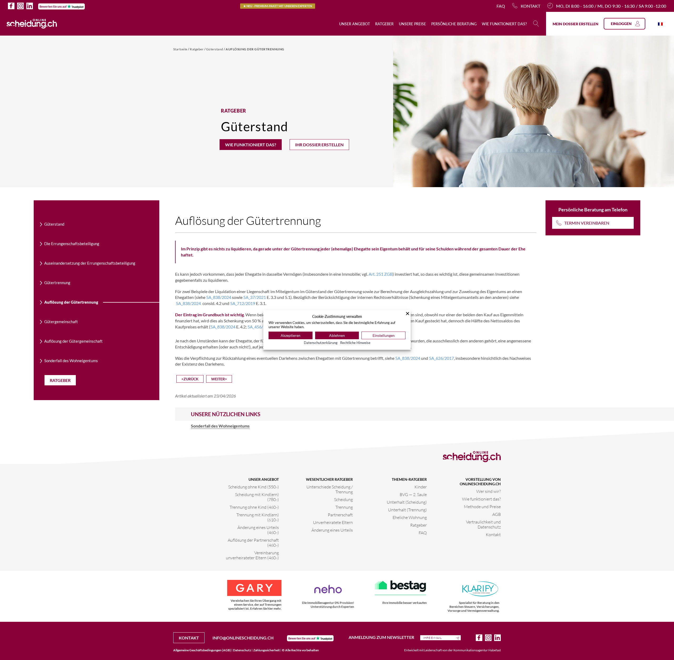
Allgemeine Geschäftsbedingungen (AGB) (202, 650)
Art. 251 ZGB (381, 273)
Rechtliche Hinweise (355, 343)
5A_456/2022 (259, 326)
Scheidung (343, 499)
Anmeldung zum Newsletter (382, 637)
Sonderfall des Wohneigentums (71, 360)
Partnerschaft (340, 514)
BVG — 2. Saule (413, 494)
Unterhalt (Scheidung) (407, 501)
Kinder (420, 486)
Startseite (180, 49)
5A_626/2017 (441, 358)
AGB (496, 514)
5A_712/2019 (242, 303)
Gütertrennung (57, 282)
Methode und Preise (482, 506)
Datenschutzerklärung (321, 343)
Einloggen (621, 23)
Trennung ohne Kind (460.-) (254, 506)
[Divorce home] (32, 23)
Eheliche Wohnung (410, 517)
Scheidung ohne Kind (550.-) (253, 486)
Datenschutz (242, 650)
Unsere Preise (412, 24)
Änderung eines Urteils (332, 529)
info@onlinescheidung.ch (243, 637)
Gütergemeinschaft (61, 321)
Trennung (344, 506)
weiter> (219, 379)
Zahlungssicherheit (266, 650)
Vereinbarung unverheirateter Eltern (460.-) (252, 555)
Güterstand (215, 49)
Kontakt (530, 5)
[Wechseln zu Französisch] (660, 23)
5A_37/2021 (254, 297)
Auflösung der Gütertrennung (255, 49)
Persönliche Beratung (454, 24)
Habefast (494, 650)
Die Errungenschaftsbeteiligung (71, 243)
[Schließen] (407, 313)
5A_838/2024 (218, 297)
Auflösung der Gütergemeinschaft (73, 341)
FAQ (501, 5)
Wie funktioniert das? (504, 24)
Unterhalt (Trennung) (407, 509)
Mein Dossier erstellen (575, 24)
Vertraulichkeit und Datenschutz (483, 524)
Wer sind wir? (488, 491)
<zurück (190, 379)
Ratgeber (384, 24)
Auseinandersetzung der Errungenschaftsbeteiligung (89, 263)
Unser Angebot (354, 24)
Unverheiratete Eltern (333, 522)
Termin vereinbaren (586, 222)
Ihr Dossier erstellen (319, 144)
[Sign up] (458, 637)
